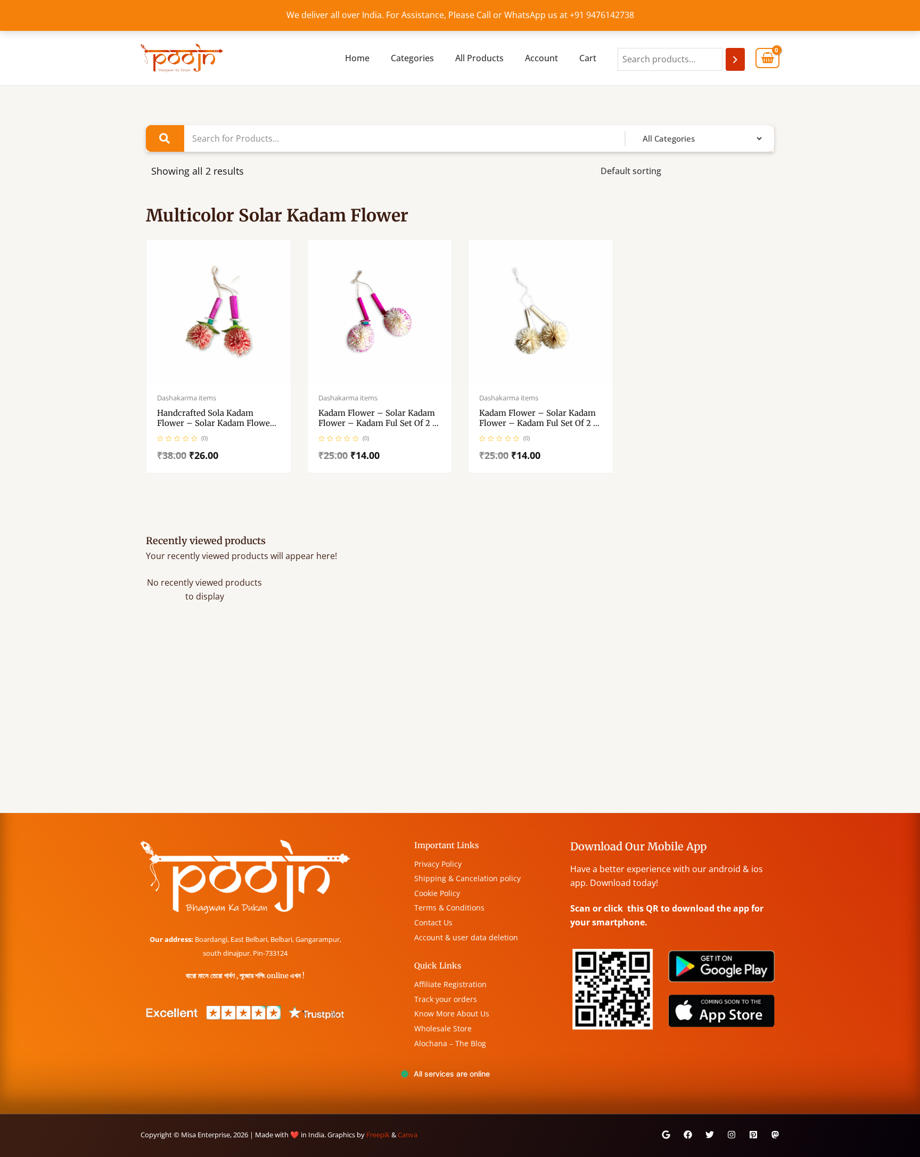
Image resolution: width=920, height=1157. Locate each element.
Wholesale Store (443, 1028)
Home (357, 58)
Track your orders (445, 999)
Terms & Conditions (449, 907)
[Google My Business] (666, 1134)
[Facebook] (688, 1134)
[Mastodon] (775, 1134)
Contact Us (433, 922)
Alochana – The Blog (450, 1043)
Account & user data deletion (466, 937)
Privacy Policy (438, 864)
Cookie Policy (437, 893)
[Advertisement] (460, 732)
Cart (587, 58)
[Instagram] (731, 1134)
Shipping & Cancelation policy (467, 878)
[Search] (735, 59)
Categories (412, 58)
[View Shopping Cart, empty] (767, 58)
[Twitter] (709, 1134)
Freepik (378, 1134)
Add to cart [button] (390, 381)
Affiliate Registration (450, 984)
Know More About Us (451, 1013)
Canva (407, 1134)
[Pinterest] (753, 1134)
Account (541, 58)
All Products (479, 58)
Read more (229, 381)
